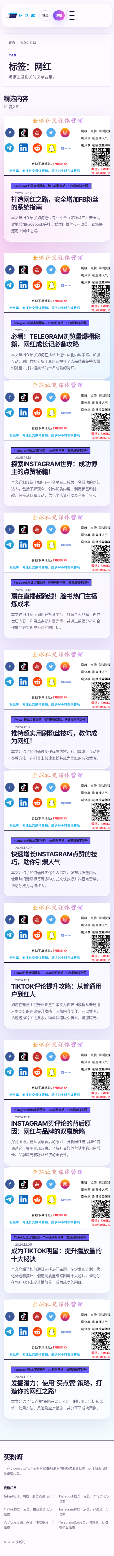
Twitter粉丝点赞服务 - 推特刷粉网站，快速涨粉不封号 (49, 719)
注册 (59, 16)
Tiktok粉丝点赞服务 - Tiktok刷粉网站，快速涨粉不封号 (50, 973)
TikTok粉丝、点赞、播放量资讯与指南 (28, 1512)
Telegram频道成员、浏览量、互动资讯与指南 (83, 1525)
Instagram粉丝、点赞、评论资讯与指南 (84, 1512)
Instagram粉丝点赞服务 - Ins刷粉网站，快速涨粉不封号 (51, 450)
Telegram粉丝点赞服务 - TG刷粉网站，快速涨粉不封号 (50, 323)
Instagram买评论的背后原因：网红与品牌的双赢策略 (51, 1127)
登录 (45, 16)
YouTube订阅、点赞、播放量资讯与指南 (29, 1525)
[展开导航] (72, 15)
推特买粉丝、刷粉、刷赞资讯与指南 (29, 1496)
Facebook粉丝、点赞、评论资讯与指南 (84, 1499)
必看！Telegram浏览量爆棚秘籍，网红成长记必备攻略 (55, 340)
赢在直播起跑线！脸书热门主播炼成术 (54, 600)
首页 (12, 42)
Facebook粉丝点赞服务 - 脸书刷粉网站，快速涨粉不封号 (51, 186)
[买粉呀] (21, 15)
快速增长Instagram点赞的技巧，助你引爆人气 (54, 858)
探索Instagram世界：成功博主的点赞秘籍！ (54, 468)
